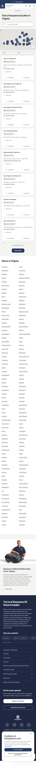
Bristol (4, 311)
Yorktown (22, 524)
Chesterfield (5, 341)
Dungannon (5, 390)
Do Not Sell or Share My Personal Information (18, 754)
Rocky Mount (23, 405)
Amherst (4, 282)
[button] (29, 40)
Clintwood (5, 353)
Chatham (4, 330)
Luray (21, 267)
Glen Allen (5, 442)
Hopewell (4, 483)
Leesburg (4, 513)
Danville (4, 379)
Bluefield (4, 300)
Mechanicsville (23, 311)
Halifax (4, 461)
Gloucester (5, 446)
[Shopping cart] (30, 6)
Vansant (21, 476)
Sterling (21, 450)
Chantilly (4, 323)
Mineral (21, 319)
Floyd (3, 409)
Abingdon (5, 267)
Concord (4, 356)
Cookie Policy (8, 746)
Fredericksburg (6, 420)
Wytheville (22, 521)
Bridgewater (5, 308)
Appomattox (5, 285)
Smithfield (22, 431)
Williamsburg (23, 502)
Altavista (4, 274)
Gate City (4, 435)
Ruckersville (22, 412)
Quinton (21, 379)
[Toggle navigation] (34, 6)
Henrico (4, 472)
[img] (9, 61)
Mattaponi (22, 304)
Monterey (22, 323)
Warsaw (21, 495)
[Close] (30, 733)
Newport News (23, 326)
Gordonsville (5, 450)
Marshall (21, 293)
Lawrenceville (6, 510)
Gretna (4, 453)
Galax (3, 431)
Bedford (4, 293)
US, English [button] (8, 6)
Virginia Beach (23, 483)
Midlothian (22, 315)
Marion (21, 289)
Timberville (22, 468)
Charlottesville (6, 326)
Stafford (21, 442)
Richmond (22, 390)
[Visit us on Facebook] (7, 725)
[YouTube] (21, 725)
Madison (21, 274)
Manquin (22, 285)
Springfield (22, 439)
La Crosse (5, 506)
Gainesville (5, 427)
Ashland (4, 289)
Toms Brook (23, 472)
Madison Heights (24, 278)
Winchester (22, 506)
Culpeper (4, 371)
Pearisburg (22, 353)
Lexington (5, 517)
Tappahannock (23, 465)
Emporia (4, 394)
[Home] (2, 5)
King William (6, 502)
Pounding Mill (23, 364)
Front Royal (5, 424)
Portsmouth (22, 360)
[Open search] (26, 6)
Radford (21, 382)
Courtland (5, 360)
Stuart (21, 453)
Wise (20, 510)
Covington (5, 364)
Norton (21, 338)
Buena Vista (5, 315)
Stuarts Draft (23, 457)
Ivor (3, 491)
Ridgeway (22, 394)
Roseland (22, 409)
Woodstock (22, 517)
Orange (21, 345)
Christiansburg (6, 345)
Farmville (4, 401)
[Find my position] (33, 47)
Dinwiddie (5, 386)
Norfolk (21, 330)
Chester (4, 338)
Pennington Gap (24, 356)
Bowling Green (6, 304)
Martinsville (22, 297)
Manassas (22, 282)
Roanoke (21, 397)
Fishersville (5, 405)
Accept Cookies (18, 749)
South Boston (23, 435)
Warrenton (22, 491)
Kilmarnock (5, 495)
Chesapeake (5, 334)
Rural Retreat (23, 416)
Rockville (22, 401)
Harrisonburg (6, 468)
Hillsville (4, 480)
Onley (21, 341)
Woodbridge (22, 513)
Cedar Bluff (5, 319)
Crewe (3, 368)
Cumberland (5, 375)
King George (5, 498)
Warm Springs (23, 487)
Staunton (22, 446)
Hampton (4, 465)
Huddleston (5, 487)
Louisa (4, 524)
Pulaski (21, 375)
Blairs (3, 297)
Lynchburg (22, 270)
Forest (4, 412)
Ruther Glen (22, 420)
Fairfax (4, 397)
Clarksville (5, 349)
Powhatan (22, 368)
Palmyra (21, 349)
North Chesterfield (24, 334)
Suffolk (21, 461)
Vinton (21, 480)
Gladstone (5, 439)
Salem (21, 424)
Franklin (4, 416)
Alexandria (5, 270)
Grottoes (4, 457)
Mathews (22, 300)
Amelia (4, 278)
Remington (22, 386)
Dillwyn (4, 382)
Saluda (21, 427)
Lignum (4, 521)
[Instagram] (14, 725)
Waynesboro (23, 498)
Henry (3, 476)
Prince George (23, 371)
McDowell (22, 308)
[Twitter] (28, 725)
